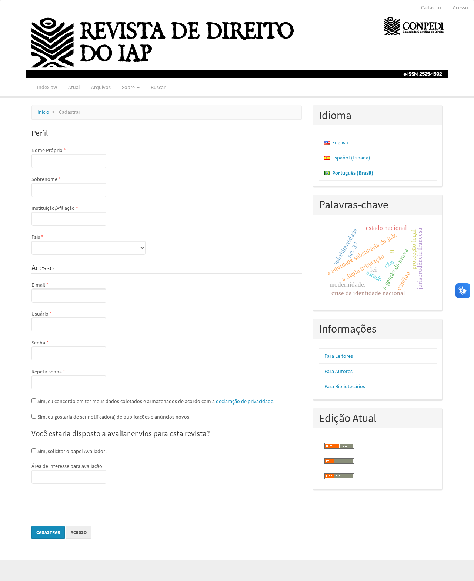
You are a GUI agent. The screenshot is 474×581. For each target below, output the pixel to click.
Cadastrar (48, 532)
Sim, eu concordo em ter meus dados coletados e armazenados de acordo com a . (155, 401)
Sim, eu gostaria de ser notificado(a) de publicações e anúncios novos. (113, 416)
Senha (52, 342)
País (49, 236)
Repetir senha (60, 371)
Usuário (54, 313)
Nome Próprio (61, 149)
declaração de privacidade (244, 401)
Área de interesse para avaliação (66, 466)
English (340, 142)
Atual (74, 87)
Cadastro (431, 7)
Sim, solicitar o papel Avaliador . (71, 451)
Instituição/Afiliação (67, 207)
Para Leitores (338, 356)
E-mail (52, 284)
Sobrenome (58, 178)
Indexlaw (47, 87)
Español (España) (351, 157)
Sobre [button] (129, 87)
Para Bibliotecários (344, 386)
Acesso (460, 7)
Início (43, 112)
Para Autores (338, 371)
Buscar (158, 87)
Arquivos (101, 87)
